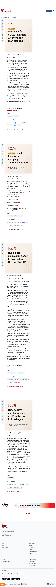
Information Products (6, 561)
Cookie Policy (32, 565)
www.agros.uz (16, 202)
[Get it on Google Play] (15, 579)
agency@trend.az (5, 538)
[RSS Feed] (21, 573)
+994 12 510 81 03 (5, 537)
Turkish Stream (21, 372)
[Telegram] (15, 573)
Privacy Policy (32, 561)
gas (14, 372)
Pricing (3, 559)
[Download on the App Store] (6, 579)
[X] (9, 573)
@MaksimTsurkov (12, 110)
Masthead (31, 547)
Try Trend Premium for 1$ (16, 130)
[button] (2, 20)
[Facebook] (6, 573)
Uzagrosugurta (18, 215)
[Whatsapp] (3, 573)
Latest (3, 545)
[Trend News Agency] (5, 526)
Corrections (31, 553)
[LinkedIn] (18, 573)
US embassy (10, 477)
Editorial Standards (33, 551)
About (30, 545)
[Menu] (53, 11)
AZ (50, 584)
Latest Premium (5, 547)
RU (53, 584)
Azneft (16, 116)
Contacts (31, 549)
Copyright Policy (32, 563)
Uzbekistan (10, 215)
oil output (10, 116)
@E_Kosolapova (11, 367)
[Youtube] (12, 573)
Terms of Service (32, 559)
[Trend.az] (6, 10)
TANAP (9, 372)
